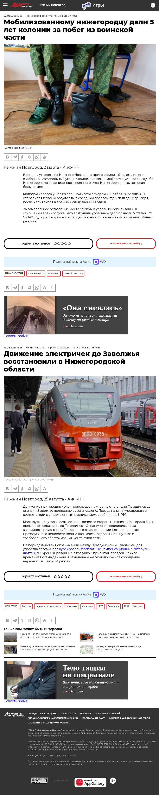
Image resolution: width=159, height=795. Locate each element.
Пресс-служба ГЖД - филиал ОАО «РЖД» (29, 479)
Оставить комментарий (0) (126, 243)
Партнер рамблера (61, 780)
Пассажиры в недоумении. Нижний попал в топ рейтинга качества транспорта (123, 636)
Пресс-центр (68, 713)
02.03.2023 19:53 (13, 15)
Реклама (85, 713)
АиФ (29, 147)
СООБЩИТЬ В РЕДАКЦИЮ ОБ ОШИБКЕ (49, 723)
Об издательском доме (42, 713)
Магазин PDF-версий (107, 713)
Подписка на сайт (93, 718)
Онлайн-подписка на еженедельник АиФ (53, 718)
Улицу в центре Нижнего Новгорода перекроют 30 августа (119, 648)
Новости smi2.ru (16, 336)
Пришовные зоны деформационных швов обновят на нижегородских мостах (45, 636)
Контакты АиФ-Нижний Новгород (129, 718)
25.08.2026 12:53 (13, 347)
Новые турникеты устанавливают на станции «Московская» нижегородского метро (47, 648)
